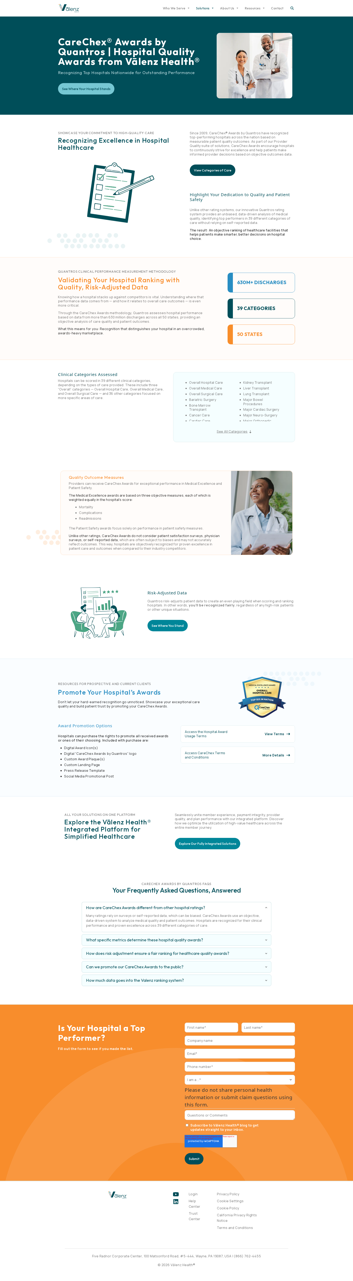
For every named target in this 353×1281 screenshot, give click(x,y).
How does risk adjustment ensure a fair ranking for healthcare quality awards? (157, 953)
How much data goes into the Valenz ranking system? (135, 980)
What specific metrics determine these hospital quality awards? (144, 939)
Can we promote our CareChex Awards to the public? (134, 966)
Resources (253, 8)
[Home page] (69, 8)
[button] (176, 907)
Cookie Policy (228, 1208)
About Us (227, 8)
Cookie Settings (230, 1201)
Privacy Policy (228, 1194)
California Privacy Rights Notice (237, 1218)
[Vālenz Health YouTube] (176, 1194)
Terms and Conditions (235, 1227)
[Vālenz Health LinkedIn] (175, 1201)
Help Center (195, 1204)
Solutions (203, 8)
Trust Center (195, 1216)
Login (193, 1194)
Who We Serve (174, 8)
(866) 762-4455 (247, 1256)
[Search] (292, 8)
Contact (277, 8)
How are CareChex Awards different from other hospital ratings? (145, 907)
